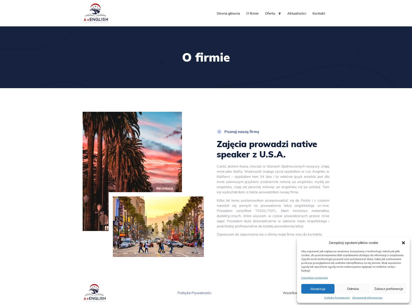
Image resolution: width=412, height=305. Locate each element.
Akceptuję (317, 289)
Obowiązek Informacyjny (367, 297)
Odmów (353, 289)
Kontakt (318, 13)
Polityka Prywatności (337, 297)
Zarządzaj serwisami (314, 277)
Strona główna (228, 13)
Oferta (270, 13)
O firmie (252, 13)
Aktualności (296, 13)
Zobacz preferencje (388, 289)
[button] (403, 243)
